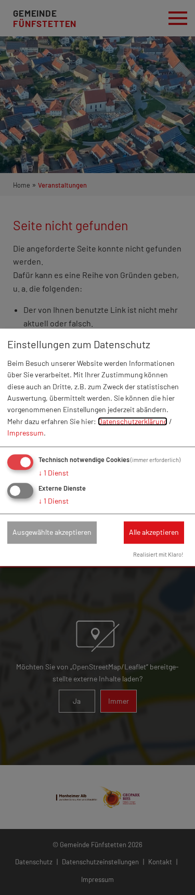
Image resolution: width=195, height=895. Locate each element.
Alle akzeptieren (154, 532)
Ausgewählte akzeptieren (52, 532)
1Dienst (53, 472)
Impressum (25, 432)
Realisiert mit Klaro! (158, 554)
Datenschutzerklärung (132, 421)
